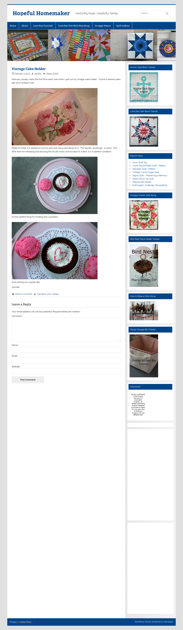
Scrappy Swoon (103, 25)
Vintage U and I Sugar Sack (146, 172)
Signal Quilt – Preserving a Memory (150, 175)
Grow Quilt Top (140, 162)
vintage (55, 294)
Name (15, 345)
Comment (17, 316)
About (25, 25)
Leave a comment (23, 294)
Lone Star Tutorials (43, 25)
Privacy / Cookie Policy (21, 622)
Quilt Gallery (123, 25)
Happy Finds (52, 73)
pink (49, 294)
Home (13, 25)
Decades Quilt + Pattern (144, 169)
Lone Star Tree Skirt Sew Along (74, 25)
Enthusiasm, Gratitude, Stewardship (150, 185)
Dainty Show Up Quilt (143, 179)
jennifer (37, 73)
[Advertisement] (138, 474)
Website (16, 367)
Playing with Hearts (142, 182)
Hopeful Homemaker (41, 13)
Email (15, 356)
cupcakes (41, 294)
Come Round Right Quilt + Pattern (149, 165)
